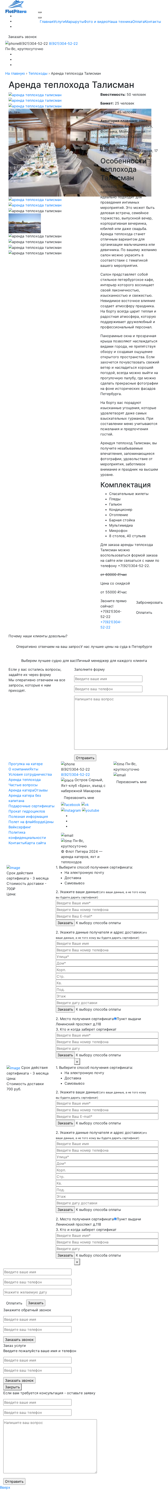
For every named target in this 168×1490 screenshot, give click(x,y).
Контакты (153, 21)
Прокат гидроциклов (27, 811)
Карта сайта (35, 843)
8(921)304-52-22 (48, 43)
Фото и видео (96, 21)
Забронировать (149, 602)
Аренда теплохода (25, 779)
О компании (19, 769)
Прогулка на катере (26, 764)
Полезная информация (28, 816)
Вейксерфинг (20, 827)
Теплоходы (37, 73)
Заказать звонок (22, 36)
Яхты (33, 769)
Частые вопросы (23, 785)
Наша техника (120, 21)
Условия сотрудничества (30, 774)
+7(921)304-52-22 (110, 619)
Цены (49, 822)
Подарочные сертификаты (31, 806)
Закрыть (12, 1387)
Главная (47, 21)
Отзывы (41, 790)
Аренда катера (21, 790)
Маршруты (74, 21)
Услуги (59, 21)
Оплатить (144, 612)
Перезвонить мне (79, 797)
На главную (15, 73)
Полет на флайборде (26, 822)
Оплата (138, 21)
